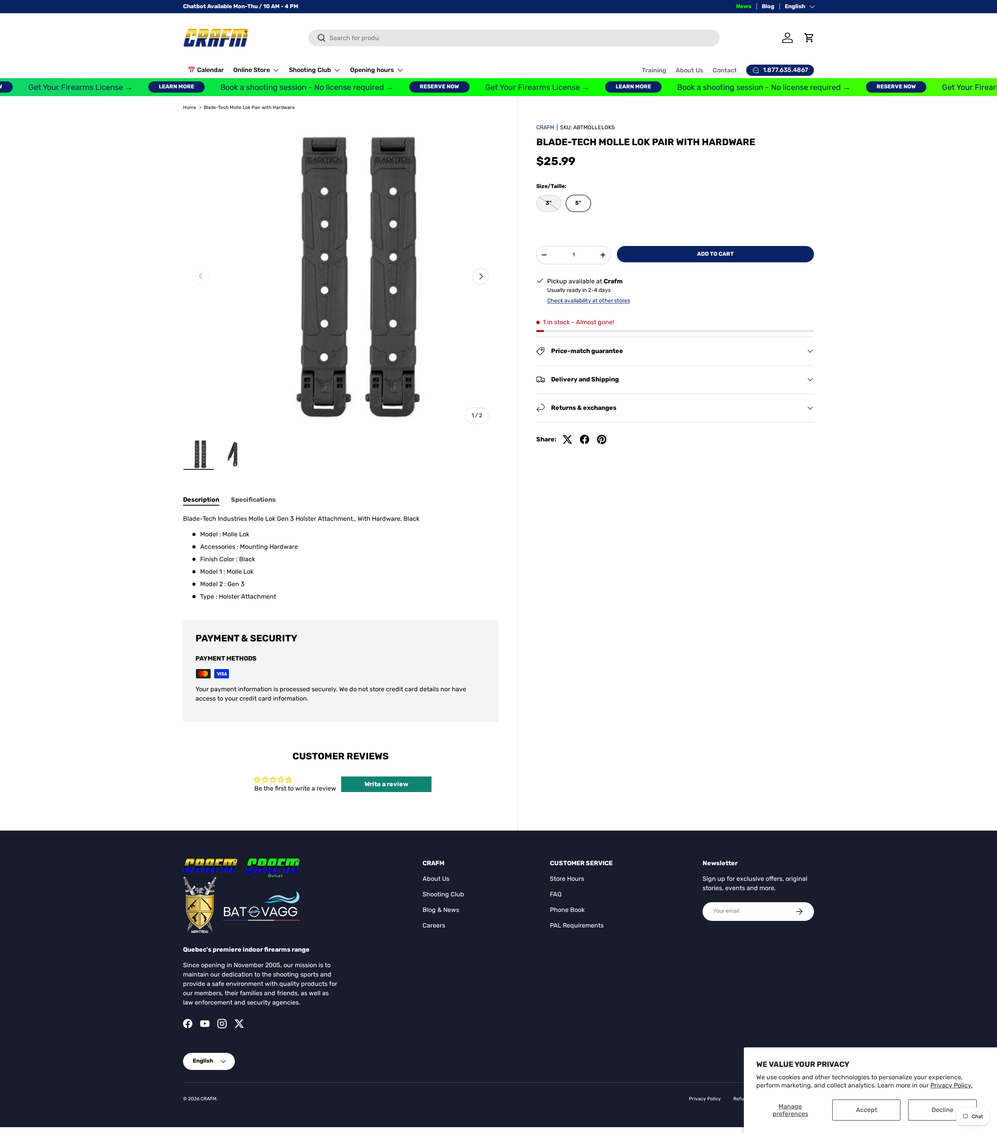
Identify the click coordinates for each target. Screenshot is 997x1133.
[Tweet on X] (567, 439)
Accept (866, 1110)
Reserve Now (422, 86)
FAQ (556, 894)
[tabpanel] (340, 557)
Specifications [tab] (253, 499)
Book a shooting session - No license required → (290, 87)
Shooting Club (310, 70)
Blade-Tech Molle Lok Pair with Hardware (249, 107)
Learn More (159, 86)
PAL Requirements (577, 925)
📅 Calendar (206, 70)
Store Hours (567, 878)
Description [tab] (201, 499)
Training (654, 70)
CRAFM (545, 127)
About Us (689, 70)
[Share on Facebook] (584, 439)
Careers (434, 925)
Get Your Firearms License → (63, 87)
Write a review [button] (386, 784)
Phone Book (567, 909)
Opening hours (372, 70)
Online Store (251, 70)
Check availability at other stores (588, 300)
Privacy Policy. (951, 1085)
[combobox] (514, 38)
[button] (809, 37)
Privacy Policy (705, 1098)
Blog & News (441, 909)
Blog (768, 6)
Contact (725, 70)
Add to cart (715, 254)
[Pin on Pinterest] (601, 439)
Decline (942, 1110)
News (743, 6)
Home (189, 107)
